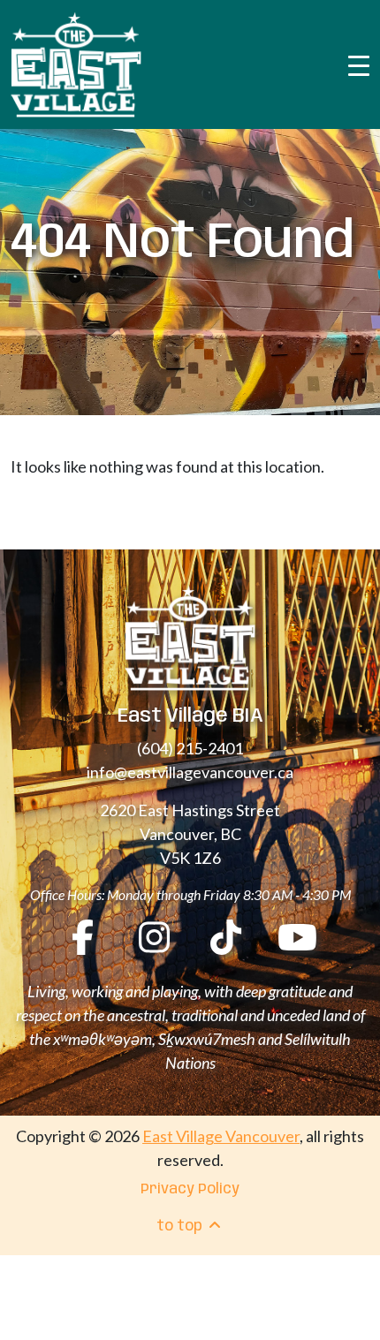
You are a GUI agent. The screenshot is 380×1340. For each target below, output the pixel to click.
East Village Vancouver (221, 1136)
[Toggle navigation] (358, 64)
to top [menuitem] (181, 1226)
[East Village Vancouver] (76, 64)
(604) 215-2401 (190, 748)
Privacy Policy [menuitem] (190, 1189)
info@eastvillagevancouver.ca (190, 772)
